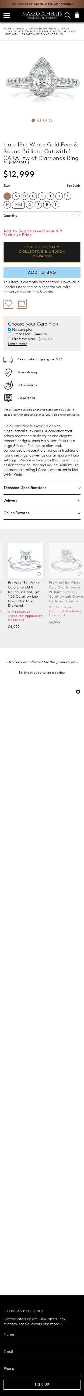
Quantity (10, 215)
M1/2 (18, 204)
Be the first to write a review (42, 672)
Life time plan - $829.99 (32, 339)
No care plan (22, 329)
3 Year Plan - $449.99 (29, 334)
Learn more (17, 343)
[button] (42, 672)
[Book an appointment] (22, 304)
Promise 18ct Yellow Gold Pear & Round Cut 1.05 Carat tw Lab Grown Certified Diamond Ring (65, 591)
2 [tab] (39, 120)
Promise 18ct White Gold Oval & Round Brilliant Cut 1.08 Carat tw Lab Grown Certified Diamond (25, 591)
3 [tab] (45, 120)
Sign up (42, 1384)
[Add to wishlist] (8, 304)
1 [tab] (33, 120)
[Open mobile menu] (7, 15)
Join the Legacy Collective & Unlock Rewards (42, 252)
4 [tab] (50, 120)
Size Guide (73, 185)
